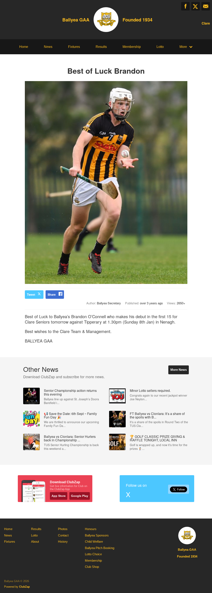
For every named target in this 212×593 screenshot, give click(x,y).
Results (101, 46)
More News (178, 369)
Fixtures (74, 46)
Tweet (31, 294)
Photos (62, 529)
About (35, 541)
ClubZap (24, 586)
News (48, 46)
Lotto (160, 46)
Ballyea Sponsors (97, 535)
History (63, 541)
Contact (63, 535)
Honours (90, 529)
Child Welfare (94, 541)
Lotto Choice (93, 554)
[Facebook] (185, 6)
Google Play (79, 495)
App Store (59, 495)
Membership (132, 46)
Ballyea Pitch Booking (99, 548)
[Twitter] (195, 6)
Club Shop (92, 566)
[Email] (205, 6)
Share (52, 294)
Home (23, 46)
